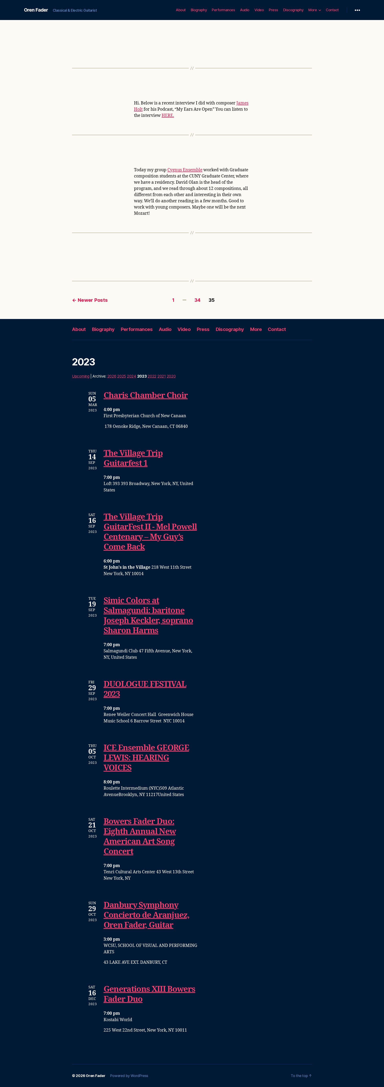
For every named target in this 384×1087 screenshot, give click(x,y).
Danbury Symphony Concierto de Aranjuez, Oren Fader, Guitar (146, 915)
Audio (244, 10)
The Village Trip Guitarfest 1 (133, 458)
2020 (171, 376)
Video (259, 10)
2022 (152, 376)
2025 (121, 376)
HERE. (168, 115)
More (312, 10)
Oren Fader (36, 10)
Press (273, 10)
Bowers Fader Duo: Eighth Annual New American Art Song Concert (140, 837)
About (181, 10)
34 (197, 300)
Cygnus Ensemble (184, 170)
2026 (111, 376)
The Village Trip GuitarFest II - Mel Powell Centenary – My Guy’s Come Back (150, 532)
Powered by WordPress (129, 1076)
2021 (161, 376)
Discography (293, 10)
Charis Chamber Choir (146, 396)
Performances (223, 10)
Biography (199, 10)
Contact (332, 10)
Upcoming (80, 376)
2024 (131, 376)
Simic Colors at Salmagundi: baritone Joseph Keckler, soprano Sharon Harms (148, 616)
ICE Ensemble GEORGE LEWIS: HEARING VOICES (146, 758)
